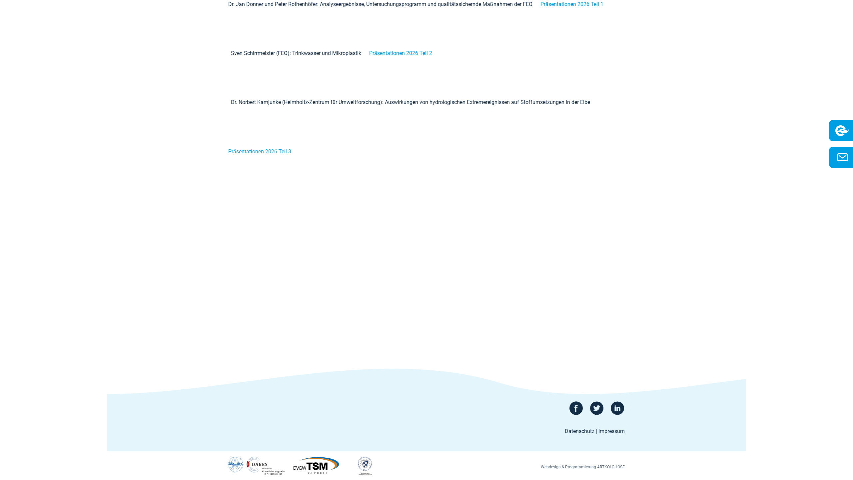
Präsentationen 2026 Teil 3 (259, 151)
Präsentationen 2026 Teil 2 (400, 53)
